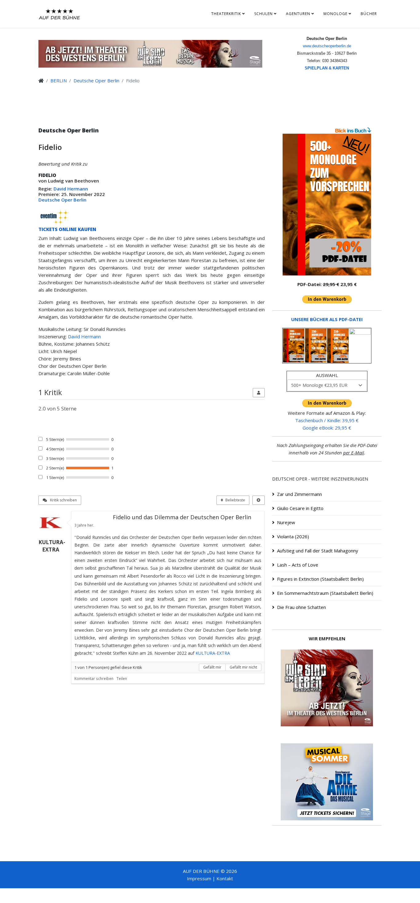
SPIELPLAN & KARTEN (327, 68)
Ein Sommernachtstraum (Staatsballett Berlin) (325, 593)
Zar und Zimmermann (299, 494)
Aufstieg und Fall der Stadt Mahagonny (317, 551)
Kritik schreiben (63, 500)
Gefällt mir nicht (243, 667)
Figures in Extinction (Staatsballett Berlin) (320, 579)
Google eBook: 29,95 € (327, 428)
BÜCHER (369, 13)
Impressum (199, 878)
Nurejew (286, 522)
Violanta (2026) (293, 536)
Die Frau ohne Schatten (301, 607)
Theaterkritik (226, 13)
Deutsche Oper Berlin (96, 80)
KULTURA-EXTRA (213, 653)
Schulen (263, 13)
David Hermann (70, 189)
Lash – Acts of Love (297, 565)
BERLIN (58, 80)
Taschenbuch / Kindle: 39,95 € (327, 420)
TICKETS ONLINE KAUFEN (67, 229)
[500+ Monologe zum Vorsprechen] (327, 205)
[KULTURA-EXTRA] (53, 523)
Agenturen (298, 13)
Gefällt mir (212, 667)
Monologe (335, 13)
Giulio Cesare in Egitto (300, 508)
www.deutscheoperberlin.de (327, 46)
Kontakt (224, 878)
